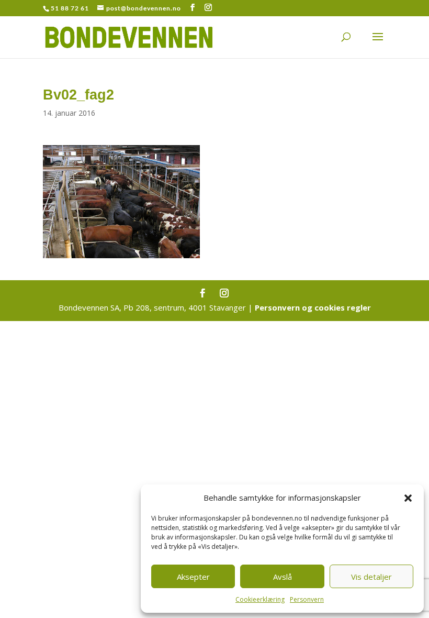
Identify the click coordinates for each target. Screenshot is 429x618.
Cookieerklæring (260, 599)
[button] (408, 498)
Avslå (282, 576)
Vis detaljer (371, 576)
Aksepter (193, 576)
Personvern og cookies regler (313, 307)
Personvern (307, 599)
